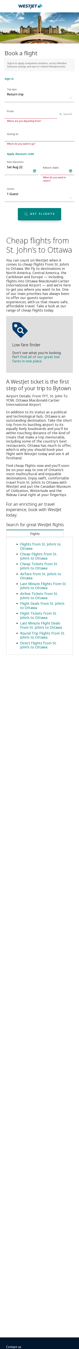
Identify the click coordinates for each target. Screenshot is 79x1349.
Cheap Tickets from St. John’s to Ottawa (39, 566)
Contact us (13, 1347)
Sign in (9, 79)
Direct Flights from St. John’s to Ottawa (38, 645)
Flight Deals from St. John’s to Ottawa (42, 605)
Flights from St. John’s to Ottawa (40, 546)
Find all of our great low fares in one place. (36, 358)
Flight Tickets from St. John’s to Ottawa (38, 615)
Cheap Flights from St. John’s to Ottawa (38, 556)
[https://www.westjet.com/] (30, 8)
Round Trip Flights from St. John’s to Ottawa (42, 635)
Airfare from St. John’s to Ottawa (40, 576)
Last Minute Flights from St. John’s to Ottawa (43, 585)
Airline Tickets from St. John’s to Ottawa (39, 595)
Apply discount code (20, 154)
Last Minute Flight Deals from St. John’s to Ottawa (41, 625)
